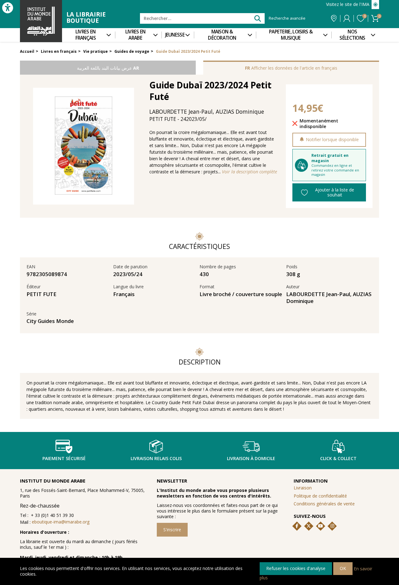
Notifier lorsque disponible (332, 139)
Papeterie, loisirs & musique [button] (291, 34)
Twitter (308, 525)
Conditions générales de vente (324, 504)
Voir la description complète (249, 172)
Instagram (332, 525)
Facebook (297, 525)
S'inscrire (172, 530)
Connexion (347, 18)
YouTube (320, 525)
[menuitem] (88, 35)
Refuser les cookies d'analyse (295, 568)
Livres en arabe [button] (135, 34)
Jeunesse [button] (175, 35)
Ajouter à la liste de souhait (334, 192)
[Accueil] (41, 21)
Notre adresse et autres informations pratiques (334, 18)
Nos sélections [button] (352, 34)
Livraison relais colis (156, 458)
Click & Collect (338, 458)
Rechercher (257, 18)
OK (343, 568)
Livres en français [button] (85, 34)
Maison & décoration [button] (222, 34)
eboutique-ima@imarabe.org (60, 522)
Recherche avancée (287, 18)
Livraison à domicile (251, 458)
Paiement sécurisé (64, 458)
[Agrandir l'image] (83, 146)
